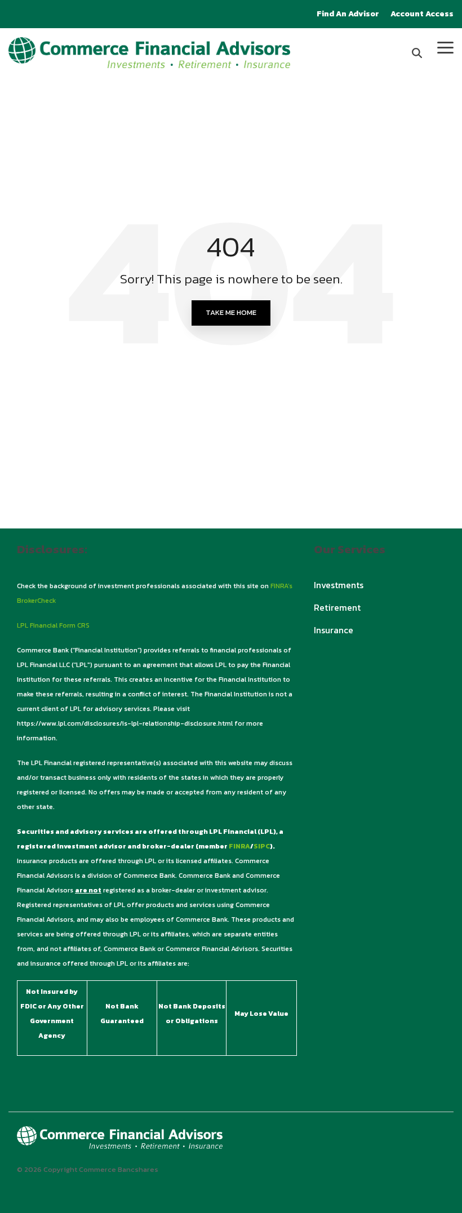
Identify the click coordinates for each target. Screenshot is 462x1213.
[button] (445, 47)
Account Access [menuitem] (422, 14)
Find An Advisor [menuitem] (348, 14)
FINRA (239, 846)
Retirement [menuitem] (337, 607)
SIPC (262, 846)
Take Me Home (231, 312)
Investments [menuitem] (338, 585)
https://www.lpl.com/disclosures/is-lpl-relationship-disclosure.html (125, 723)
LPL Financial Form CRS (53, 625)
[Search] (417, 53)
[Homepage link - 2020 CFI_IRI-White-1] (120, 1142)
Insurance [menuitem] (333, 630)
